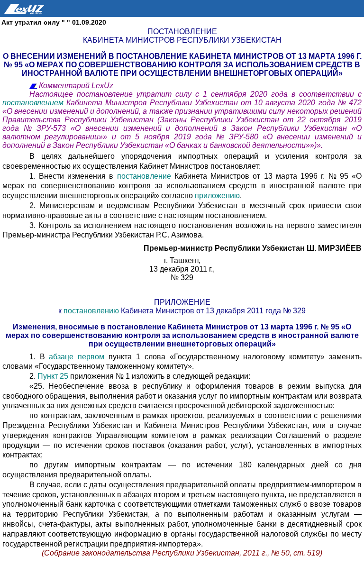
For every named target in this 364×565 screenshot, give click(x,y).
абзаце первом (76, 357)
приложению (217, 195)
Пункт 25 (52, 376)
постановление (144, 176)
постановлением (34, 103)
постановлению (91, 311)
